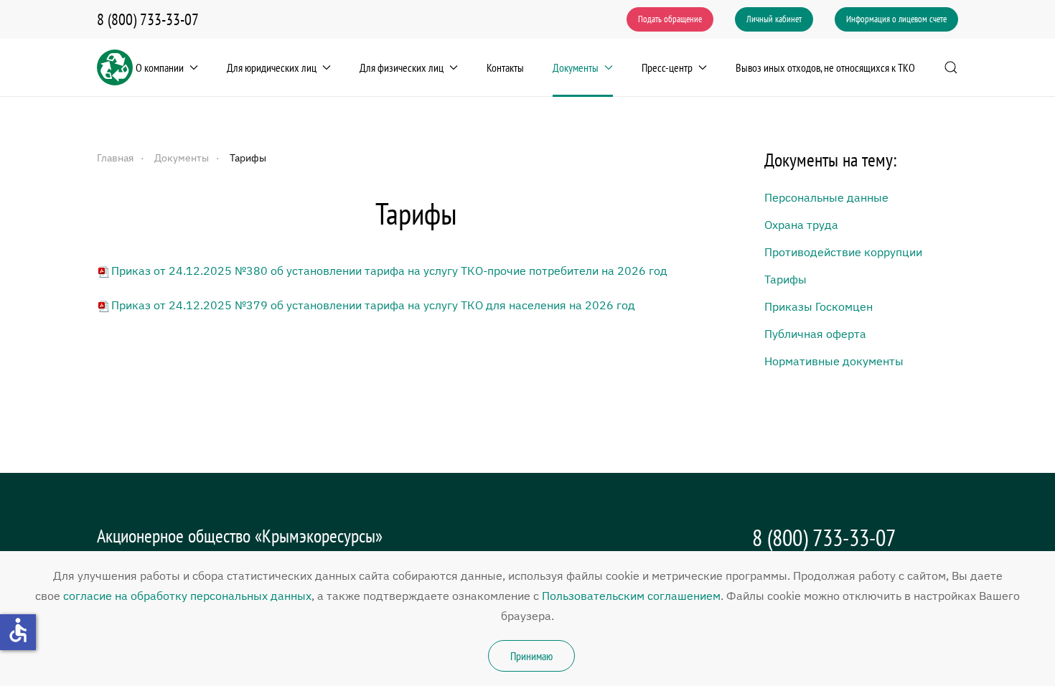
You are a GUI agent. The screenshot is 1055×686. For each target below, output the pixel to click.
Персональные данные (826, 197)
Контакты (505, 67)
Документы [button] (576, 67)
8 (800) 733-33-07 (148, 19)
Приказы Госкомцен (818, 306)
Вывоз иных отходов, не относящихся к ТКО (825, 67)
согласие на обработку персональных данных (187, 595)
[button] (951, 67)
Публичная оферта (815, 333)
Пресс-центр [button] (667, 67)
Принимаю (531, 656)
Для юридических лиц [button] (271, 67)
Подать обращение (670, 19)
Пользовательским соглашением (631, 595)
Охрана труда (801, 224)
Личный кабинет (774, 19)
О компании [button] (160, 67)
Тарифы (785, 279)
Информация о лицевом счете (896, 19)
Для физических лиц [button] (402, 67)
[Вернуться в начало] (115, 67)
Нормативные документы (834, 361)
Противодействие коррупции (843, 252)
